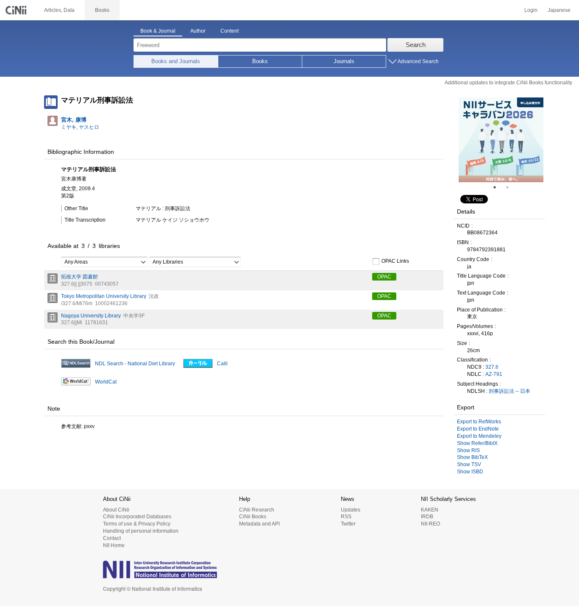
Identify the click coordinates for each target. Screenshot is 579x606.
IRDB (427, 517)
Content (229, 31)
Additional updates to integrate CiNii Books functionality (508, 83)
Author (198, 31)
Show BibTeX (472, 457)
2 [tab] (511, 187)
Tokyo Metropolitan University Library (103, 296)
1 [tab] (498, 187)
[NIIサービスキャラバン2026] (501, 139)
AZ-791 (493, 374)
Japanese (559, 10)
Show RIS (468, 450)
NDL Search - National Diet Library (135, 364)
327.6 (491, 367)
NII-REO (430, 524)
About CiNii (116, 510)
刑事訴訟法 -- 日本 (509, 391)
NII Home (114, 545)
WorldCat (106, 382)
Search (416, 44)
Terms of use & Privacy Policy (136, 524)
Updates (350, 510)
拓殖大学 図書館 (79, 277)
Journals (344, 61)
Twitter (348, 524)
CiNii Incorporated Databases (137, 517)
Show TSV (469, 464)
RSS (346, 517)
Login (530, 10)
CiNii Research (256, 510)
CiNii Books (252, 517)
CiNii (17, 10)
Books (260, 61)
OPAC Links (395, 261)
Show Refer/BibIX (477, 443)
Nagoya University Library (91, 316)
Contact (112, 538)
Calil (222, 364)
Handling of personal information (140, 531)
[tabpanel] (501, 139)
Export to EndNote (478, 429)
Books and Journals (175, 61)
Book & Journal (157, 31)
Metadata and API (259, 524)
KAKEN (429, 510)
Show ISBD (470, 472)
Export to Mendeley (479, 436)
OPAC (384, 277)
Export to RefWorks (479, 422)
